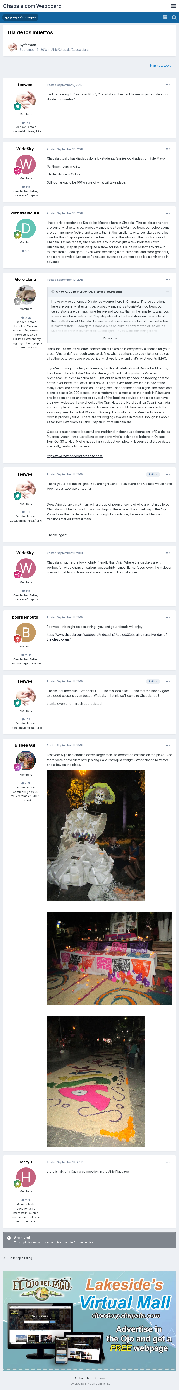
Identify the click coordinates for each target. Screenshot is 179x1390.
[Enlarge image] (96, 835)
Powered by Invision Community (89, 1383)
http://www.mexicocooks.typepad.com (75, 456)
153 (27, 122)
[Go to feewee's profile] (12, 47)
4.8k (27, 783)
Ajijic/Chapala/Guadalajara (70, 49)
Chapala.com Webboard (32, 6)
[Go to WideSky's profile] (26, 164)
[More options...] (168, 85)
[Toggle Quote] (53, 291)
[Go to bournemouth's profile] (26, 632)
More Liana (25, 279)
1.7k (27, 251)
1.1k (27, 187)
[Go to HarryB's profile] (26, 1177)
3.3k (27, 317)
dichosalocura (25, 213)
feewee (30, 45)
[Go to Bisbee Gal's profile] (26, 760)
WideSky (25, 148)
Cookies (99, 1378)
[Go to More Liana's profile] (26, 295)
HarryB (25, 1162)
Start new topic (160, 65)
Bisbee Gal (25, 745)
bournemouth (25, 617)
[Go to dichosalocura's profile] (26, 228)
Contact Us (81, 1378)
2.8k (27, 655)
